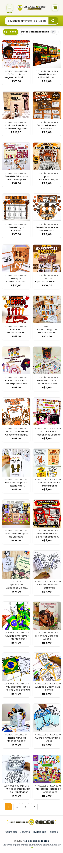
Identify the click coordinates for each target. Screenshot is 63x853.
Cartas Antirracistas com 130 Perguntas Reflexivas (16, 127)
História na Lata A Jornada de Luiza (47, 382)
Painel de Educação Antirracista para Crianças (16, 178)
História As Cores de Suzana (46, 637)
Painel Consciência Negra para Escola (16, 382)
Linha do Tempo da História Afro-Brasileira (16, 484)
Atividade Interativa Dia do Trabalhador (19, 790)
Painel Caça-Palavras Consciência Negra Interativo (16, 229)
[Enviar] (53, 20)
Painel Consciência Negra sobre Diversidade (47, 229)
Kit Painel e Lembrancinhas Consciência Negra (16, 331)
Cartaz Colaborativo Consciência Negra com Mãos (16, 433)
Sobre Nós (11, 832)
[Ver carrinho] (55, 7)
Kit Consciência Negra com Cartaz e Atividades (16, 76)
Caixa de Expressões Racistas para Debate (46, 280)
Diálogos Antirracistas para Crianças (16, 280)
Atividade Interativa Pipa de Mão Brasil (19, 637)
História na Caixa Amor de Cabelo (16, 739)
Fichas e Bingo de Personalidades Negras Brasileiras (46, 331)
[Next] (34, 806)
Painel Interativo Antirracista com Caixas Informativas (47, 76)
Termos (53, 832)
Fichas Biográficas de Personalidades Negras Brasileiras (47, 535)
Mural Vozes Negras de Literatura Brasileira (16, 535)
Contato (25, 832)
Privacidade (39, 832)
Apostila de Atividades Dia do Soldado (16, 586)
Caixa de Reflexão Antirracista (47, 127)
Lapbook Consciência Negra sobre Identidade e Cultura (47, 178)
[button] (9, 7)
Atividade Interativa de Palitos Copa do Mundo (19, 688)
